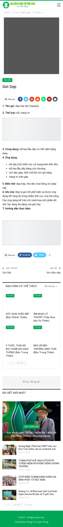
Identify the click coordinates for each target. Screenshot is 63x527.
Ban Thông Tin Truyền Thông (35, 522)
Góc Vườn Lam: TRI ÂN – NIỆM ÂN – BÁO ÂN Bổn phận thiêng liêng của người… (31, 434)
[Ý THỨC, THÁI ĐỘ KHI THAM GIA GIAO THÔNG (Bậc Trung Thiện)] (18, 334)
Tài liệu (7, 80)
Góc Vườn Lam (31, 426)
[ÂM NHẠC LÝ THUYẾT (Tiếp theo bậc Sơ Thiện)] (45, 302)
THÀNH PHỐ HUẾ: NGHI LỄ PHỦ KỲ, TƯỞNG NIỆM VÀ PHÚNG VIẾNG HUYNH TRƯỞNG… (38, 463)
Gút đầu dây (54, 272)
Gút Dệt (6, 272)
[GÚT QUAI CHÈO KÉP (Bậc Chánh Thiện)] (18, 302)
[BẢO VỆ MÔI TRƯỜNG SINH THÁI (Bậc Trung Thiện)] (45, 334)
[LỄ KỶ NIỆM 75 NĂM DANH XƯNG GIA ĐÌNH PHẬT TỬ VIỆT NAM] (9, 480)
